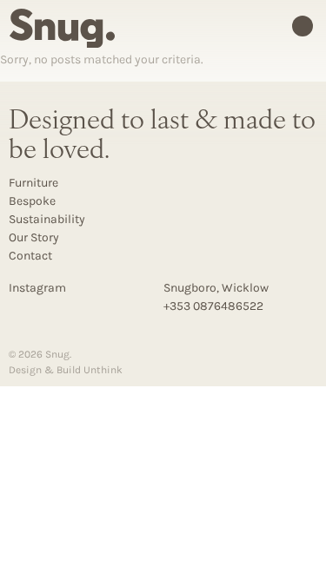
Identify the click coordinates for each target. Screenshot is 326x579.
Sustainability (47, 219)
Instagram (37, 287)
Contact (30, 255)
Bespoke (32, 201)
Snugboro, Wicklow (216, 287)
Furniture (33, 182)
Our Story (34, 237)
